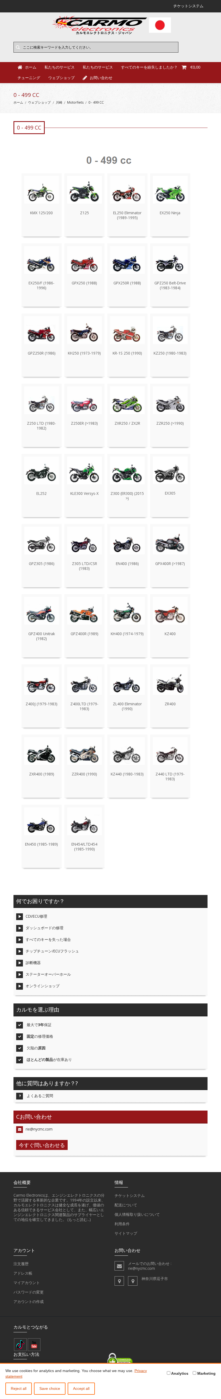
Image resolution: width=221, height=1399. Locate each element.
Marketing (206, 1373)
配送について (126, 1204)
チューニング (29, 77)
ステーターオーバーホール (48, 974)
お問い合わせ (101, 77)
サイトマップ (126, 1233)
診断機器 (33, 962)
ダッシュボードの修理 (44, 927)
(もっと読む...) (79, 1219)
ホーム (18, 102)
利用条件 (122, 1223)
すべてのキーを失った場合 (48, 939)
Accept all (81, 1388)
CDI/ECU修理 (36, 916)
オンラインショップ (43, 985)
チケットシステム (130, 1195)
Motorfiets (75, 102)
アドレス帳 (22, 1273)
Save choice (49, 1388)
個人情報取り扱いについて (137, 1214)
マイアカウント (26, 1282)
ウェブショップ (61, 77)
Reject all (18, 1388)
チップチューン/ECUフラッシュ (52, 951)
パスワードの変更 (28, 1292)
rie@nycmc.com (39, 1129)
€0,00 (195, 67)
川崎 (59, 102)
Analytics (179, 1373)
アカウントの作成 (28, 1301)
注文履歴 (21, 1263)
